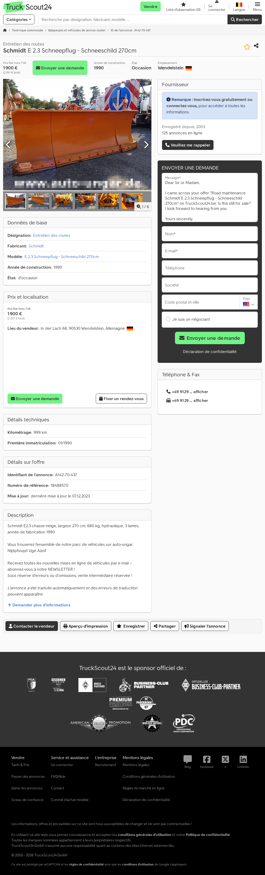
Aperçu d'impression (88, 626)
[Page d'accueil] (5, 30)
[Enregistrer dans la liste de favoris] (247, 46)
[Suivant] (146, 145)
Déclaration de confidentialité (210, 351)
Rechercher (247, 19)
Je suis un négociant (191, 319)
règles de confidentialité (86, 864)
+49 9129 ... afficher (190, 391)
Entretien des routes (51, 235)
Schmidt (36, 245)
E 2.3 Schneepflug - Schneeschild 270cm (62, 256)
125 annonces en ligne (182, 132)
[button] (257, 6)
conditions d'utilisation (138, 864)
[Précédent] (8, 145)
